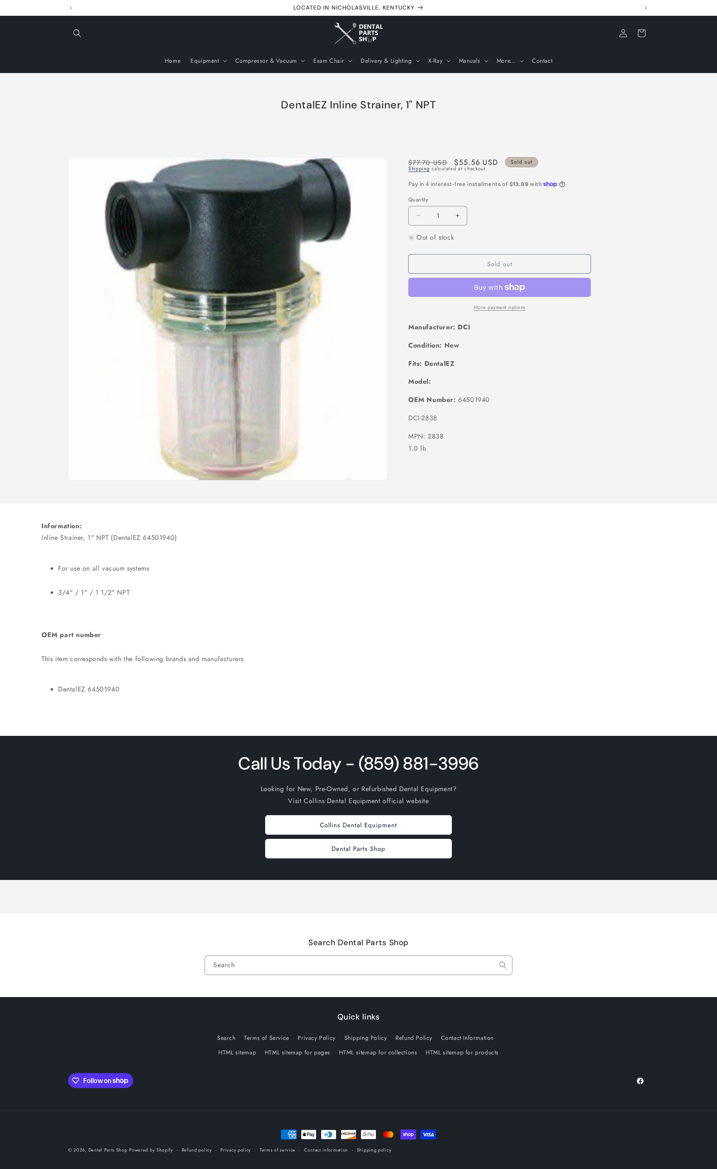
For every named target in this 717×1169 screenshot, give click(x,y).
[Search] (503, 965)
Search (226, 1037)
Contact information (326, 1149)
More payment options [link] (500, 307)
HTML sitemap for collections (378, 1052)
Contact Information (467, 1037)
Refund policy (197, 1149)
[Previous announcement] (71, 8)
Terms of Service (266, 1037)
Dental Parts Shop (358, 848)
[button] (77, 33)
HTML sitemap (237, 1052)
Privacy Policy (316, 1037)
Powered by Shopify (151, 1150)
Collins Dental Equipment (358, 825)
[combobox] (358, 965)
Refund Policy (413, 1037)
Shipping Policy (365, 1037)
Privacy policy (235, 1149)
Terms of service (277, 1149)
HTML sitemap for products (462, 1052)
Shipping (419, 168)
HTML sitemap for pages (297, 1052)
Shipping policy (374, 1149)
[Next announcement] (646, 8)
